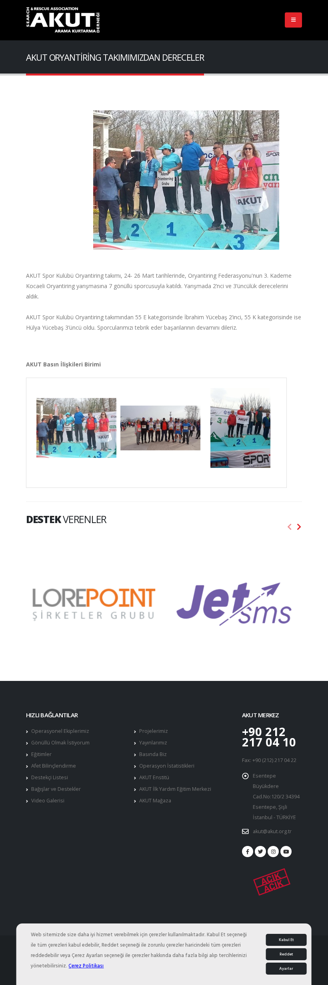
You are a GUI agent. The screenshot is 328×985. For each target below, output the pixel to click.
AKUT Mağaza (155, 800)
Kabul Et (286, 940)
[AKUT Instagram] (273, 851)
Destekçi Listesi (49, 777)
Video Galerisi (47, 800)
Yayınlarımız (153, 742)
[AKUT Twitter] (260, 851)
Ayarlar (286, 968)
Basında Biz (153, 754)
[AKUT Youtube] (286, 851)
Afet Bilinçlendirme (53, 765)
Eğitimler (41, 754)
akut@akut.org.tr (272, 831)
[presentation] (289, 527)
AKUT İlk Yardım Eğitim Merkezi (175, 789)
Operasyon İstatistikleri (166, 765)
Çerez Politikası (86, 966)
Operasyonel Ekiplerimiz (60, 731)
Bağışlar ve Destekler (56, 789)
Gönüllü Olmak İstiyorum (60, 742)
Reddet (286, 954)
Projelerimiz (153, 731)
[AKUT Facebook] (247, 851)
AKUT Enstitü (154, 777)
